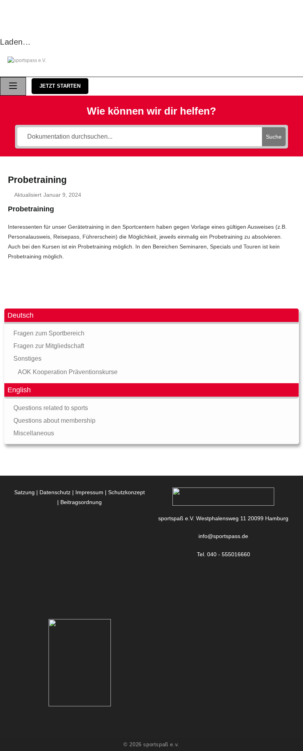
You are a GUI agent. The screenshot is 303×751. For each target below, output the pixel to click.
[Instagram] (223, 582)
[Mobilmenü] (13, 86)
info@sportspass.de (223, 536)
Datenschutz (55, 492)
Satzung (24, 492)
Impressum (89, 492)
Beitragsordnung (81, 502)
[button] (151, 316)
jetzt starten (59, 86)
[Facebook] (223, 572)
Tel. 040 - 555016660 (223, 554)
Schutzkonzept (126, 492)
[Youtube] (223, 592)
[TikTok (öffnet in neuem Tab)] (291, 61)
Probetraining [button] (31, 209)
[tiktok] (223, 602)
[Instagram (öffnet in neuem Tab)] (262, 61)
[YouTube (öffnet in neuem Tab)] (278, 61)
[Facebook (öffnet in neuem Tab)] (245, 61)
